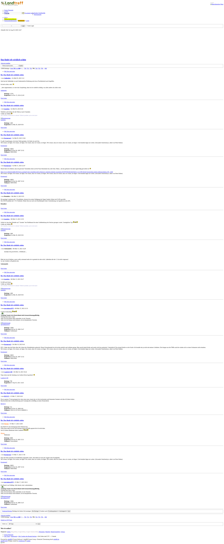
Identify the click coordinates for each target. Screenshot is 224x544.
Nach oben (4, 98)
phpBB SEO (4, 541)
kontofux (6, 109)
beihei (8, 532)
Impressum (14, 536)
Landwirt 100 (8, 372)
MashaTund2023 (55, 532)
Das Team (7, 536)
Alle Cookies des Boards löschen (27, 536)
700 (25, 68)
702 (31, 68)
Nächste (10, 511)
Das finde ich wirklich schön (13, 60)
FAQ (5, 17)
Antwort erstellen (5, 63)
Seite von (15, 68)
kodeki (28, 541)
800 (46, 68)
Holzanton (42, 532)
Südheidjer (7, 78)
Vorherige (5, 511)
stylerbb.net (21, 541)
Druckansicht (37, 14)
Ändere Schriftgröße (39, 13)
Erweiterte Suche (29, 13)
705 (39, 68)
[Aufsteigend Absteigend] (65, 511)
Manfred (47, 532)
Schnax (63, 532)
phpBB (10, 539)
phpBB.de (56, 539)
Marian (6, 424)
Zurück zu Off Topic (6, 520)
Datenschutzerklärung (10, 19)
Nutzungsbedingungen (10, 20)
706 (42, 68)
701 (28, 68)
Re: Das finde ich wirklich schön (12, 75)
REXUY (6, 396)
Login (27, 20)
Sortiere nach (44, 511)
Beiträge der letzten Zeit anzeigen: (21, 511)
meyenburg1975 (9, 308)
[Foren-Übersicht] (12, 5)
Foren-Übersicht (8, 535)
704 (36, 68)
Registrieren (21, 20)
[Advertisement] (111, 44)
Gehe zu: (4, 524)
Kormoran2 (7, 138)
